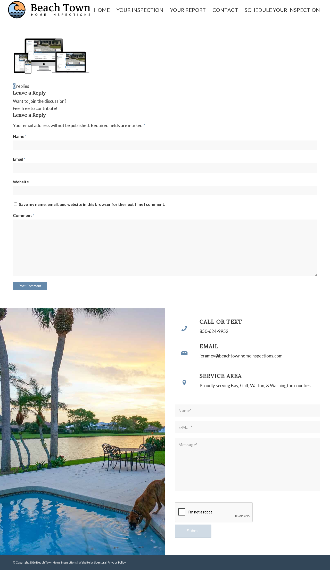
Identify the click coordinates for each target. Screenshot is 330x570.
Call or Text (221, 321)
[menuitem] (101, 10)
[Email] (184, 352)
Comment (23, 215)
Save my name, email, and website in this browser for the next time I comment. (92, 204)
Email (19, 159)
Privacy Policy (117, 562)
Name (19, 136)
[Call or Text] (184, 328)
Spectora (100, 562)
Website (21, 181)
